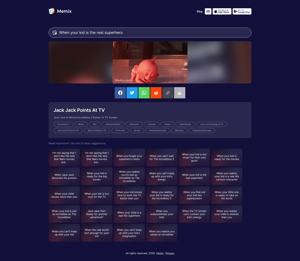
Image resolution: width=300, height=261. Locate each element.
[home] (60, 11)
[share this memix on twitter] (132, 92)
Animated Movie (113, 124)
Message (179, 130)
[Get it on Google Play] (242, 11)
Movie (81, 124)
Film (95, 124)
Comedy (151, 124)
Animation (134, 124)
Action (167, 124)
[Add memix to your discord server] (208, 11)
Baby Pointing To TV (97, 130)
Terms (159, 253)
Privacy (170, 253)
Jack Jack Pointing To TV (211, 124)
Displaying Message (202, 130)
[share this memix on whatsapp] (144, 92)
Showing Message (157, 130)
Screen (137, 130)
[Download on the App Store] (222, 11)
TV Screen (120, 130)
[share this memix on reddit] (156, 92)
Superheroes (185, 124)
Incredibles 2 (63, 124)
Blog (199, 11)
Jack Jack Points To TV (68, 130)
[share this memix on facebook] (120, 92)
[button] (167, 92)
